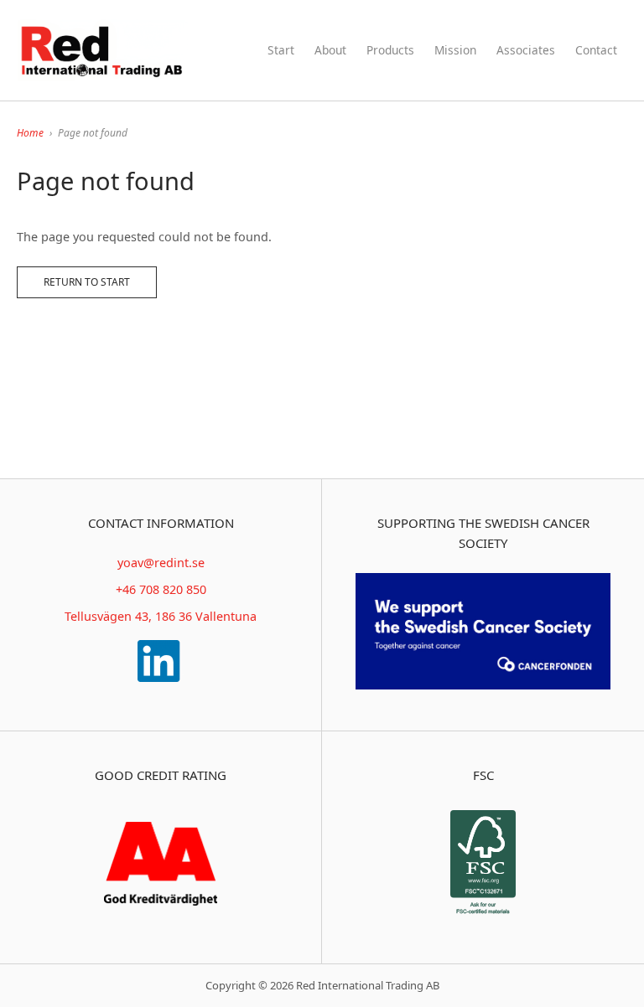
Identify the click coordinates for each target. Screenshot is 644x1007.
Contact (596, 50)
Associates (525, 50)
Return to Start (87, 282)
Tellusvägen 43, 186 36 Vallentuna (161, 616)
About (330, 50)
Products (390, 50)
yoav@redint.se (161, 563)
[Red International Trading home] (103, 50)
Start (280, 50)
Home (30, 133)
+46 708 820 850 (161, 589)
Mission (455, 50)
